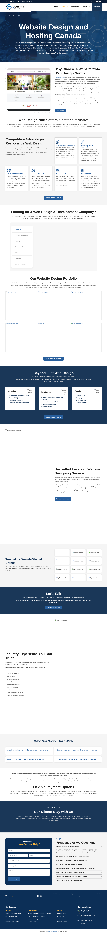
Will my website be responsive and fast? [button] (69, 880)
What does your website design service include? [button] (72, 857)
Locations (85, 6)
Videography (60, 919)
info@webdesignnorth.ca (26, 1)
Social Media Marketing (15, 400)
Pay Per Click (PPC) (11, 916)
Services (63, 6)
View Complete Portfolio (53, 358)
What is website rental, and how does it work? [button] (71, 876)
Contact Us (96, 6)
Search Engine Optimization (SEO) (19, 395)
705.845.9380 (85, 910)
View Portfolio (60, 110)
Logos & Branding (81, 402)
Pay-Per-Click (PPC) (15, 398)
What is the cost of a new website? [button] (67, 846)
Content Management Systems (51, 402)
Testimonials (75, 6)
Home (56, 6)
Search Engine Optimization (13, 913)
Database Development (49, 404)
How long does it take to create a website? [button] (70, 872)
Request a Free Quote (53, 197)
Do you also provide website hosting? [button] (69, 864)
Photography (79, 398)
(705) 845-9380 (79, 600)
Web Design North (60, 77)
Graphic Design (80, 395)
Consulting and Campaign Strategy (19, 402)
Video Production (81, 400)
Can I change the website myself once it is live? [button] (72, 860)
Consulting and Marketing (12, 921)
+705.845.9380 (11, 1)
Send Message (14, 879)
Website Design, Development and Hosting (39, 913)
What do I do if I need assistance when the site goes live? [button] (75, 868)
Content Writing (47, 406)
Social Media (8, 919)
